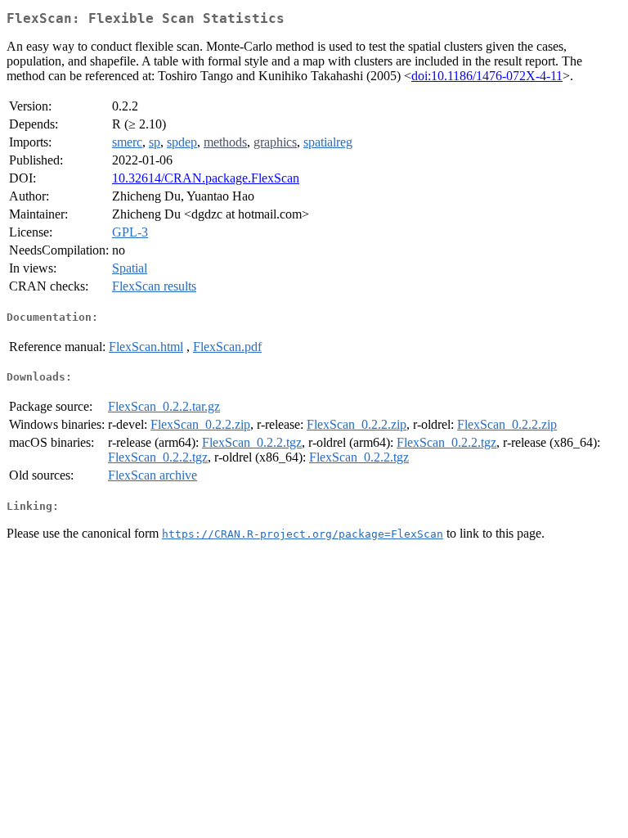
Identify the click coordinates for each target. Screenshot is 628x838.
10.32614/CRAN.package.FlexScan (205, 178)
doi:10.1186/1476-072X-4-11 (487, 76)
